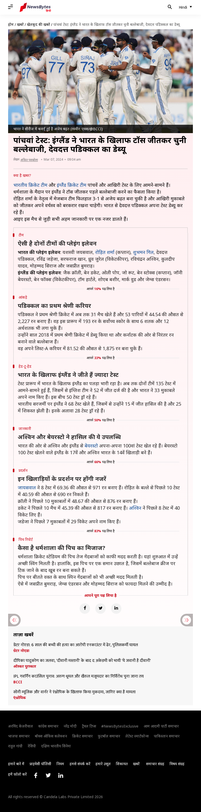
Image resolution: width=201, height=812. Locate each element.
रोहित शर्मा (104, 252)
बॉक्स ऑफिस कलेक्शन (51, 736)
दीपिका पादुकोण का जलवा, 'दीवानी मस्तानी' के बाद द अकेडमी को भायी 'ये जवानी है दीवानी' (82, 660)
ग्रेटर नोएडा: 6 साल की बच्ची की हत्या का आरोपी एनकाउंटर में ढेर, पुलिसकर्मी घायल (75, 645)
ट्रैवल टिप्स (89, 726)
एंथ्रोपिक (19, 697)
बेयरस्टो (91, 445)
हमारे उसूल (103, 763)
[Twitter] (100, 608)
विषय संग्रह (177, 763)
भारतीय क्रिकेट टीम (30, 185)
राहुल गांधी (15, 745)
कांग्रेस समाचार (48, 726)
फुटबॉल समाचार (109, 736)
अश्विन (135, 508)
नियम (60, 763)
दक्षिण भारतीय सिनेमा (56, 745)
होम (11, 24)
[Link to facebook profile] (35, 775)
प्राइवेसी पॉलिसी (40, 763)
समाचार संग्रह (155, 763)
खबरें (20, 24)
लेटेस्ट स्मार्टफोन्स (137, 736)
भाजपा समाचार (19, 736)
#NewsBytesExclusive (119, 726)
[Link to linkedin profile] (60, 775)
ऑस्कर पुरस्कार (24, 666)
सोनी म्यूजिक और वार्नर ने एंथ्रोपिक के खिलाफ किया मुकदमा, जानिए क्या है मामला (74, 692)
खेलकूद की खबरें (38, 24)
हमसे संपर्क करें (80, 763)
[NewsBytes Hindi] (35, 7)
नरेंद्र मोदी (70, 726)
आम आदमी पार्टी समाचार (161, 726)
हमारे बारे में (16, 763)
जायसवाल (27, 487)
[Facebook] (85, 608)
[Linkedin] (116, 608)
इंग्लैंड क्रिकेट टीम (71, 185)
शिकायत (122, 763)
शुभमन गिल (143, 252)
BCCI (17, 682)
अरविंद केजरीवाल (20, 726)
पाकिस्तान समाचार (167, 736)
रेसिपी (32, 745)
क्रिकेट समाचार (82, 736)
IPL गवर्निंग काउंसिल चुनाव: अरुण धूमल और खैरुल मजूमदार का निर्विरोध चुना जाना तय (78, 676)
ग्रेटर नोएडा (21, 650)
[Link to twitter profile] (48, 775)
